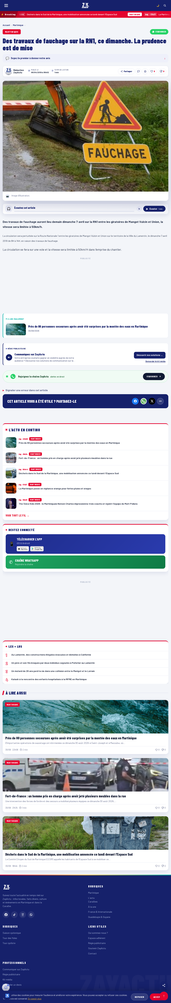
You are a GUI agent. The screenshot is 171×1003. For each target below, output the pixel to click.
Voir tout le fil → (18, 515)
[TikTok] (14, 914)
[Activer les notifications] (6, 987)
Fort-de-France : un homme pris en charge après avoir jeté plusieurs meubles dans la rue (65, 796)
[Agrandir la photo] (85, 136)
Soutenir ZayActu (97, 948)
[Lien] (160, 401)
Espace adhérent (96, 938)
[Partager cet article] (164, 985)
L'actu (91, 897)
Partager (128, 71)
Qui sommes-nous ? (98, 932)
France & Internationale (100, 911)
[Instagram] (22, 914)
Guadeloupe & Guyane (99, 916)
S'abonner (160, 31)
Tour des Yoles (10, 938)
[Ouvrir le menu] (6, 5)
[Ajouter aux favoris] (145, 71)
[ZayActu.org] (85, 5)
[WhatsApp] (143, 401)
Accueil (6, 25)
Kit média (7, 979)
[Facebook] (135, 401)
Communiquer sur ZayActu (16, 969)
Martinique (18, 25)
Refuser (139, 996)
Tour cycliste (9, 943)
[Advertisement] (85, 284)
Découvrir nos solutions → (150, 355)
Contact (92, 953)
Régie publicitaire (97, 943)
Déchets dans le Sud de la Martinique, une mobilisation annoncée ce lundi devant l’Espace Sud (69, 854)
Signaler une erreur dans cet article (25, 390)
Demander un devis (12, 984)
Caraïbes (93, 901)
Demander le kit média (155, 361)
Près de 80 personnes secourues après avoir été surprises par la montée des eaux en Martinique (71, 738)
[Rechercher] (164, 5)
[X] (152, 401)
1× (139, 208)
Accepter (158, 996)
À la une (92, 906)
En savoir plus (34, 998)
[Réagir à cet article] (138, 71)
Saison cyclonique (12, 932)
